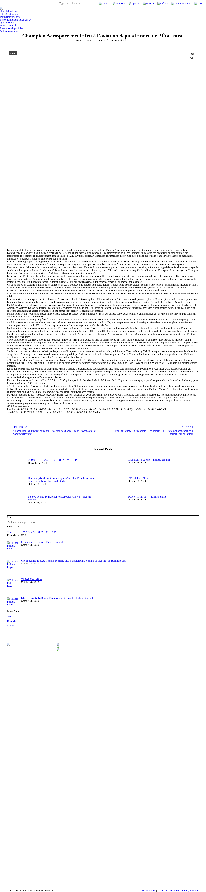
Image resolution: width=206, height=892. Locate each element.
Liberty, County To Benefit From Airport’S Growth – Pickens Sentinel (59, 498)
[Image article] (16, 465)
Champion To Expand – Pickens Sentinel (149, 459)
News (12, 53)
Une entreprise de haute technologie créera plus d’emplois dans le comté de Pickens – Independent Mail (61, 479)
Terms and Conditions (168, 890)
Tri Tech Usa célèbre (138, 478)
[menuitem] (9, 11)
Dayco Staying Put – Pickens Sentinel (147, 496)
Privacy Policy (148, 890)
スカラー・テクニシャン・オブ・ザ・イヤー (54, 459)
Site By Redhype (190, 890)
